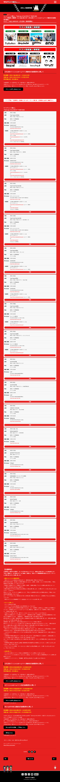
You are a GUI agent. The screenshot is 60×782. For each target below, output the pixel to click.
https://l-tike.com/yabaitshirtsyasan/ (16, 133)
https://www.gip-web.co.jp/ (15, 398)
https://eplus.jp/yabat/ (14, 207)
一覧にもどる (30, 758)
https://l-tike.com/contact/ (9, 745)
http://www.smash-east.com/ (15, 128)
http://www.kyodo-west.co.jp (15, 319)
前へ (6, 758)
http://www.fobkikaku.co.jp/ (15, 466)
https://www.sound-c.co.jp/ (15, 199)
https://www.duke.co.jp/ (14, 443)
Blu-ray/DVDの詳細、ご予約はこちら (15, 727)
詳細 (30, 144)
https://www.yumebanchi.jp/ (15, 421)
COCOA (24, 599)
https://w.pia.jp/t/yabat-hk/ (15, 136)
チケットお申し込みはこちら (13, 89)
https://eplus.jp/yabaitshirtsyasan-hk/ (17, 175)
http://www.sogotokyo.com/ (15, 535)
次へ (54, 758)
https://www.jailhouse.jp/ (14, 291)
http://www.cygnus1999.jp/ (15, 489)
